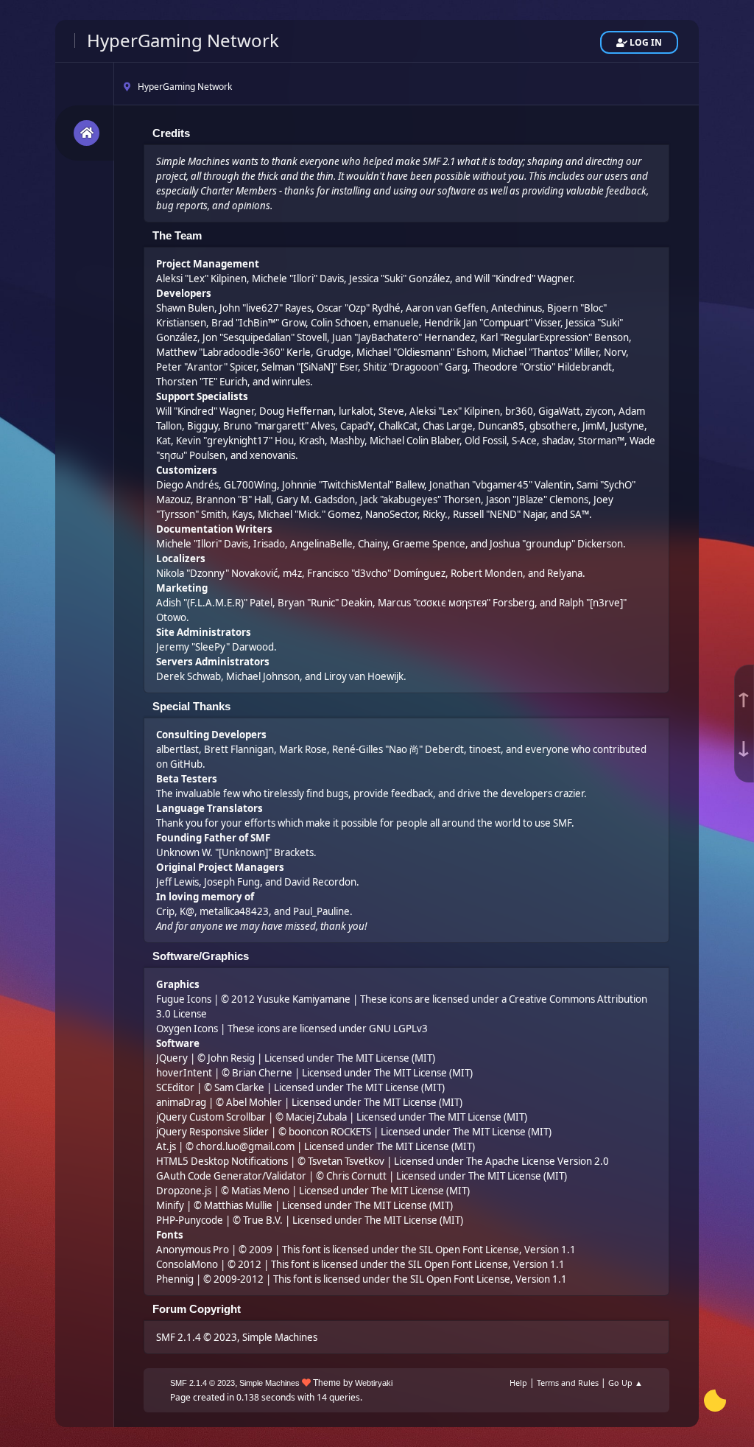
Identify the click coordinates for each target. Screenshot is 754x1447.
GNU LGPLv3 (398, 1028)
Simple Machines (279, 1337)
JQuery (172, 1058)
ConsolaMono (187, 1264)
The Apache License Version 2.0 (537, 1161)
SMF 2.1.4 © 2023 (196, 1337)
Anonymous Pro (192, 1249)
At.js (166, 1146)
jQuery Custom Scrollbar (211, 1117)
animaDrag (181, 1102)
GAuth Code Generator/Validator (231, 1176)
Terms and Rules (568, 1382)
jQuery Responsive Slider (212, 1131)
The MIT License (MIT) (386, 1058)
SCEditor (175, 1087)
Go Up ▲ (625, 1382)
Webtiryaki (373, 1382)
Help (518, 1382)
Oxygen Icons (187, 1028)
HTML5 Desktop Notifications (222, 1161)
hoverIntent (184, 1072)
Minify (170, 1205)
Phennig (175, 1279)
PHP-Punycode (189, 1220)
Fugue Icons (183, 999)
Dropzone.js (183, 1190)
